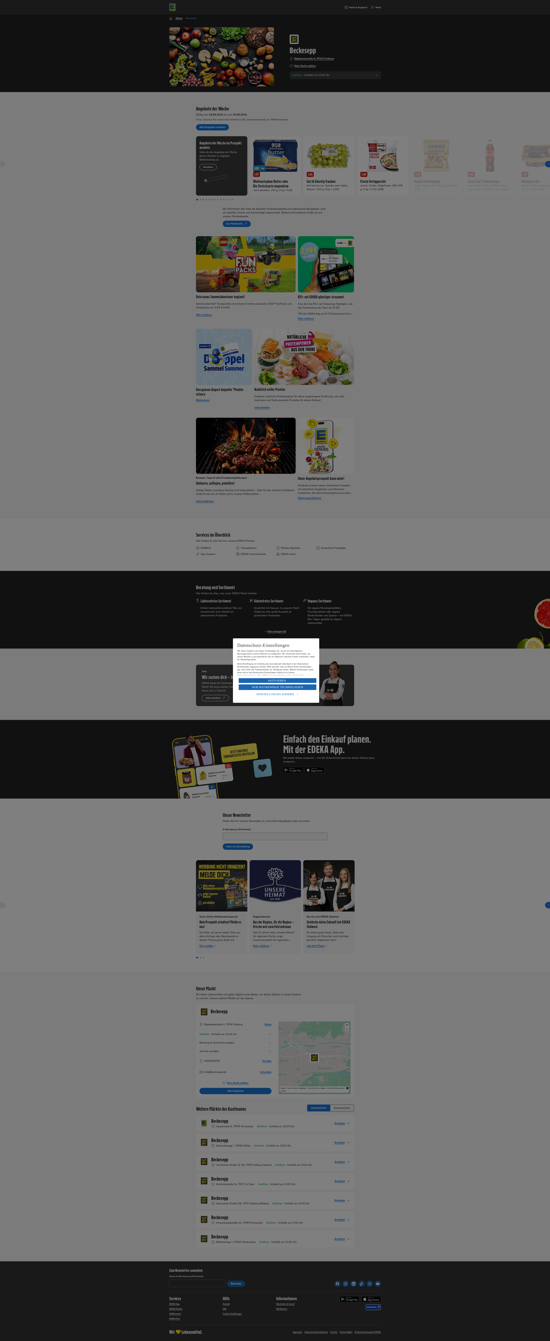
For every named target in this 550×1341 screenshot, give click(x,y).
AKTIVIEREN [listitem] (277, 680)
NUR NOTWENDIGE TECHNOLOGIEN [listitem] (277, 687)
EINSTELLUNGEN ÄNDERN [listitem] (275, 694)
